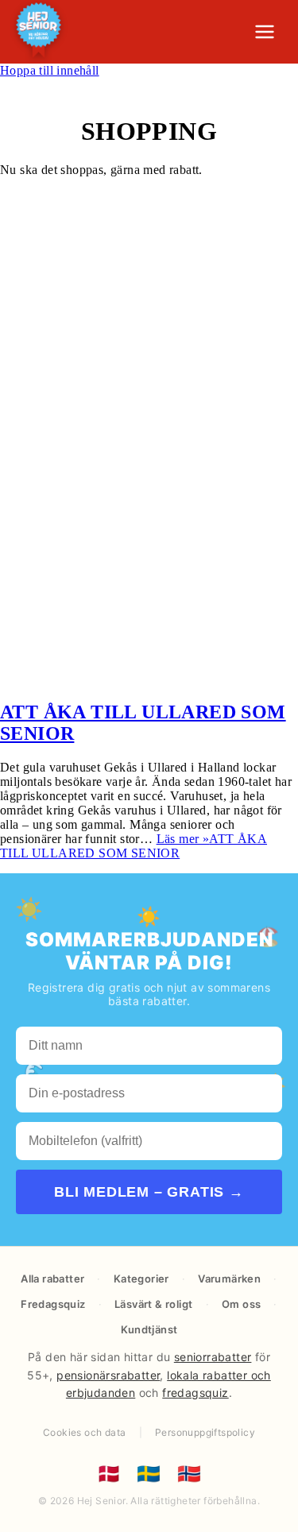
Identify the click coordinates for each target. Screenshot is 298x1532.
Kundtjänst (149, 1329)
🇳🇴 (189, 1473)
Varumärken (229, 1278)
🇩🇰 (109, 1473)
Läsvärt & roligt (153, 1304)
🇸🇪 (149, 1473)
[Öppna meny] (264, 31)
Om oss (241, 1304)
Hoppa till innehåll (49, 70)
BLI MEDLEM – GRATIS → (149, 1192)
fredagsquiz (195, 1392)
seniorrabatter (213, 1357)
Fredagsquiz (53, 1304)
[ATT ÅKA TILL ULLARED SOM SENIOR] (149, 678)
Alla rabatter (52, 1278)
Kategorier (141, 1278)
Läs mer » (133, 846)
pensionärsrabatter (108, 1375)
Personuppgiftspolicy (205, 1432)
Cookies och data (84, 1432)
